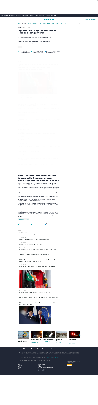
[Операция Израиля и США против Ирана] (23, 338)
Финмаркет (32, 15)
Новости (57, 23)
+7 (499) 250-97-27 (56, 357)
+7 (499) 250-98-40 (48, 357)
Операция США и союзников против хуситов (73, 341)
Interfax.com (18, 15)
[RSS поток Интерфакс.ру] (44, 370)
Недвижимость (41, 15)
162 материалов (59, 342)
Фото (66, 23)
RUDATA (39, 366)
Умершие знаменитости (48, 339)
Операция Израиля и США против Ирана (23, 341)
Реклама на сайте (46, 348)
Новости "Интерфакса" (42, 364)
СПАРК (19, 364)
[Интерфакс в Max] (45, 370)
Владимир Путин (21, 115)
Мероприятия (53, 15)
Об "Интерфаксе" (12, 15)
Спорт (39, 23)
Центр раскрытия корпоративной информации (45, 367)
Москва (48, 23)
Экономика (34, 23)
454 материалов (46, 341)
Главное (19, 23)
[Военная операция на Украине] (36, 338)
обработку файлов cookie (66, 355)
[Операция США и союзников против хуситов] (74, 338)
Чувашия (19, 46)
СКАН (39, 365)
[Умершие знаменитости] (49, 338)
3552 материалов (21, 343)
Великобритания (21, 219)
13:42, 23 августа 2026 (26, 61)
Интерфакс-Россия (25, 15)
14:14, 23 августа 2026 (26, 172)
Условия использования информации (73, 368)
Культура (44, 23)
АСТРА (19, 368)
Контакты (20, 348)
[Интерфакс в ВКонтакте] (42, 370)
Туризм (36, 15)
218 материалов (72, 343)
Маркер (19, 367)
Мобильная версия (4, 15)
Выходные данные (70, 369)
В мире (29, 23)
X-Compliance (20, 365)
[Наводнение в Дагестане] (61, 338)
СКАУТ (19, 366)
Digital (53, 23)
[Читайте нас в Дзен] (39, 370)
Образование (47, 15)
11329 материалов (34, 342)
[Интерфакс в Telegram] (40, 370)
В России (24, 23)
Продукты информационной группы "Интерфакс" (34, 360)
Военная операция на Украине (36, 340)
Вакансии (39, 348)
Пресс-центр (33, 348)
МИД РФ (27, 219)
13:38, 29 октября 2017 (26, 27)
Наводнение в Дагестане (59, 340)
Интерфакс (49, 19)
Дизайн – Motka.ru (70, 370)
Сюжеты (62, 23)
